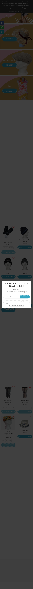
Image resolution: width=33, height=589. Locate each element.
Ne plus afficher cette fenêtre (16, 305)
